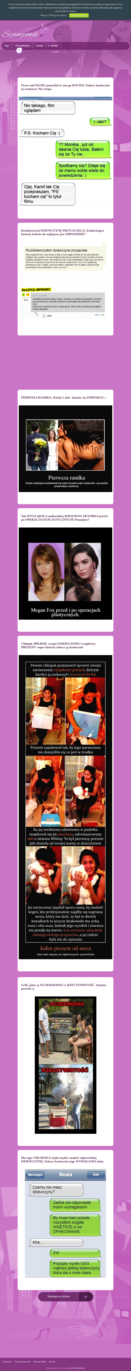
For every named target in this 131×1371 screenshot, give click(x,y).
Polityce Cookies (58, 15)
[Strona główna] (25, 38)
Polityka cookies (40, 1362)
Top (7, 46)
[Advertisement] (65, 64)
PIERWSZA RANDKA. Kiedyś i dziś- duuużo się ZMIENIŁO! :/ (63, 397)
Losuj (40, 46)
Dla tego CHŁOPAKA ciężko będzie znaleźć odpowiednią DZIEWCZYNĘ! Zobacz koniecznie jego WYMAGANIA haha (62, 1159)
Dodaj (54, 46)
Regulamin (7, 1362)
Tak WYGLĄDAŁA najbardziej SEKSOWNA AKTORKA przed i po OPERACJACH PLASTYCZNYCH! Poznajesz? (64, 517)
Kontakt (52, 1362)
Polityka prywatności (23, 1362)
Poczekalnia (23, 47)
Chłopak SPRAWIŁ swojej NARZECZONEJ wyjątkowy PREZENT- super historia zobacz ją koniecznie (58, 645)
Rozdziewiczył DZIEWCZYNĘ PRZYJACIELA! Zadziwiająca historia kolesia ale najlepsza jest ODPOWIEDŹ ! (62, 232)
